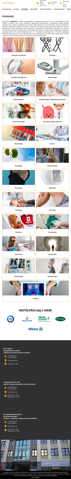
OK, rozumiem (35, 477)
